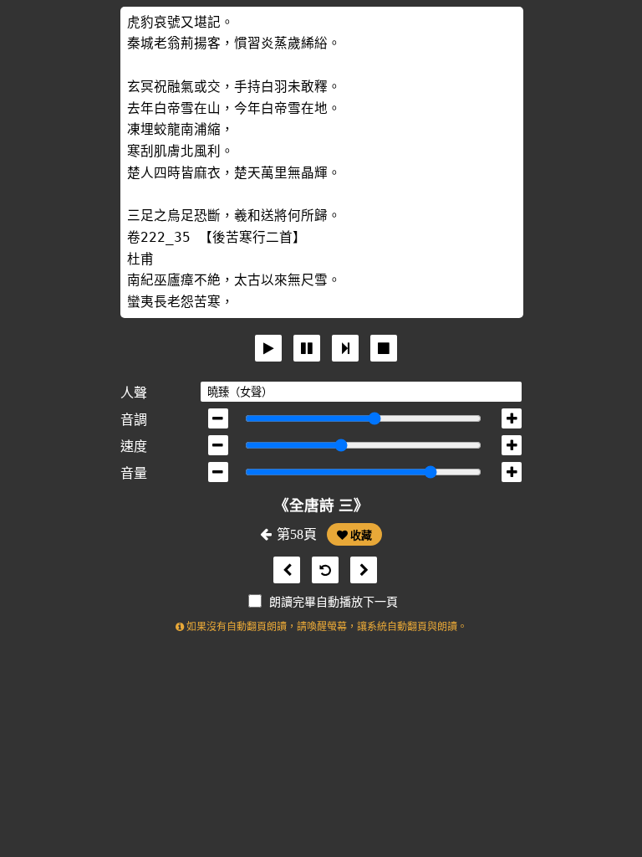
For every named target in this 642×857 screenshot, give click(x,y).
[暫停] (306, 348)
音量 (133, 473)
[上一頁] (282, 570)
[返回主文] (321, 570)
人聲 (133, 393)
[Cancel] (383, 348)
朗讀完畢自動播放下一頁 (333, 602)
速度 (133, 446)
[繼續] (345, 348)
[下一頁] (359, 570)
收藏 (360, 535)
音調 (133, 420)
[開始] (268, 348)
